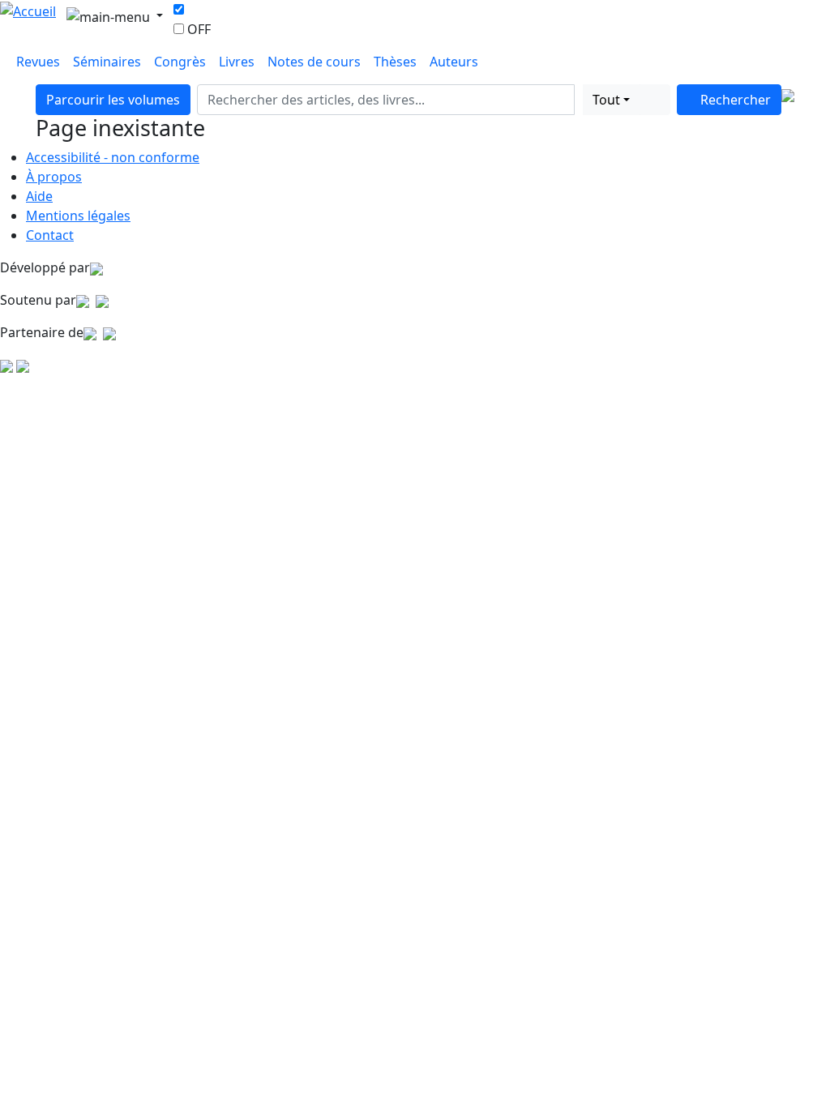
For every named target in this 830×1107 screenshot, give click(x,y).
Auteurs (454, 62)
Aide (39, 196)
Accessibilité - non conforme (112, 157)
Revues (38, 62)
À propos (54, 177)
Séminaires (107, 62)
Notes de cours (314, 62)
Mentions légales (78, 215)
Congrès (180, 62)
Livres (237, 62)
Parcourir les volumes (113, 100)
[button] (579, 99)
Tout (606, 100)
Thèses (395, 62)
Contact (50, 235)
